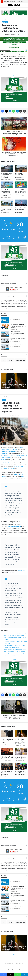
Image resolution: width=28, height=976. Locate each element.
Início (3, 19)
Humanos (13, 318)
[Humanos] (5, 320)
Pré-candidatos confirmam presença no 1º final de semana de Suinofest (18, 326)
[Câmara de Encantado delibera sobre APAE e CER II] (7, 203)
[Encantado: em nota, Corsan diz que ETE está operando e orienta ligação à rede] (7, 168)
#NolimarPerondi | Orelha (17, 345)
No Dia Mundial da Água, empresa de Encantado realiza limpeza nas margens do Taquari (6, 192)
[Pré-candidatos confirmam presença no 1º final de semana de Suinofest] (5, 326)
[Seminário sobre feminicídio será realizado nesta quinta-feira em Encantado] (21, 168)
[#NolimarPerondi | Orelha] (5, 347)
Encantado (8, 19)
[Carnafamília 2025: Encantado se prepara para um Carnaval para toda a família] (21, 184)
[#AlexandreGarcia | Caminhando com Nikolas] (5, 334)
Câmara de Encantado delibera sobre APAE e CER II (6, 209)
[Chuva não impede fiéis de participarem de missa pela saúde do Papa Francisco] (21, 203)
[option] (14, 381)
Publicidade (14, 75)
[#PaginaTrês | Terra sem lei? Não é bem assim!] (5, 340)
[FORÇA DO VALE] (14, 5)
